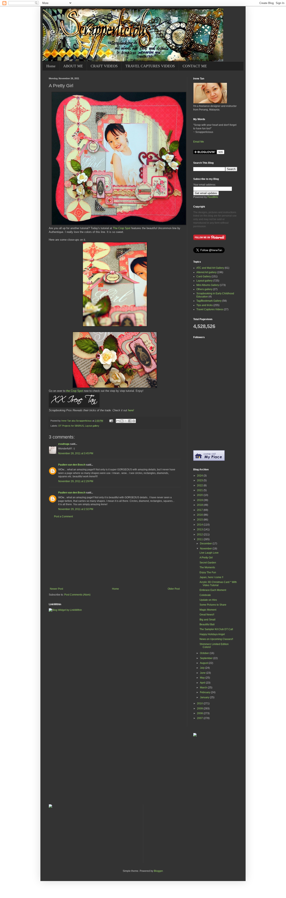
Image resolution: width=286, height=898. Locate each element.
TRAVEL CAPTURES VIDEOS (150, 66)
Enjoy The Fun (208, 572)
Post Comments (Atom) (77, 594)
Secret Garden (208, 562)
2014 (200, 524)
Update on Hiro (208, 599)
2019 (200, 500)
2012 (200, 534)
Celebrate (205, 595)
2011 (200, 539)
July (202, 667)
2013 (200, 529)
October (205, 653)
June (203, 672)
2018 (200, 505)
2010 (200, 703)
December (206, 543)
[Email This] (118, 421)
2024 (200, 475)
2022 (200, 485)
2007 (200, 718)
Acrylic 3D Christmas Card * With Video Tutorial (218, 584)
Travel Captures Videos (209, 309)
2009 (200, 708)
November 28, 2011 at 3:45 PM (75, 453)
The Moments (207, 567)
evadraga (64, 444)
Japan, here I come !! (211, 577)
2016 (200, 514)
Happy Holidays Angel (212, 634)
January (205, 697)
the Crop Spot (74, 390)
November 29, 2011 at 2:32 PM (75, 509)
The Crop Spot (121, 228)
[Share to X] (126, 421)
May (202, 677)
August (204, 663)
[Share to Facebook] (130, 421)
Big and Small (207, 619)
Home (50, 66)
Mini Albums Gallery (207, 285)
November (206, 548)
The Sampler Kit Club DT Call (216, 629)
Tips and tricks (204, 305)
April (203, 682)
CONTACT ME (195, 66)
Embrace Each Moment (213, 590)
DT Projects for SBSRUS (71, 425)
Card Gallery (203, 276)
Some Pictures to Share (213, 604)
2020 (200, 495)
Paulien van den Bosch (71, 464)
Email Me (198, 141)
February (205, 692)
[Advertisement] (115, 552)
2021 (200, 490)
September (206, 658)
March (204, 687)
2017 (200, 510)
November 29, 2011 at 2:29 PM (75, 481)
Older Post (174, 588)
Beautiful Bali (207, 624)
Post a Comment (63, 516)
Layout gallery (92, 425)
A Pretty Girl (206, 557)
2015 (200, 519)
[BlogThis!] (122, 421)
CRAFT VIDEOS (104, 66)
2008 (200, 713)
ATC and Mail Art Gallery (210, 267)
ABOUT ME (73, 66)
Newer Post (56, 588)
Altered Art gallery (206, 272)
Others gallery (204, 289)
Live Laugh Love (209, 552)
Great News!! (207, 614)
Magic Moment (208, 609)
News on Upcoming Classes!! (216, 639)
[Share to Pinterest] (134, 421)
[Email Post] (111, 420)
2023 (200, 480)
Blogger (158, 870)
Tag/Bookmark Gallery (209, 300)
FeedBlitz (212, 197)
